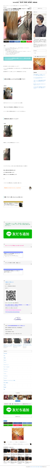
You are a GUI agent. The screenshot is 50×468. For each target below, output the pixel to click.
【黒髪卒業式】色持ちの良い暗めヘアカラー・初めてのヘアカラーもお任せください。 (27, 345)
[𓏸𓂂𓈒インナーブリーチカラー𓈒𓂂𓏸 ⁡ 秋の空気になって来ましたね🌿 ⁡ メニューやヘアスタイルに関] (15, 397)
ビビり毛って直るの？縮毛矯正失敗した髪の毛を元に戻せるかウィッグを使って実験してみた (40, 88)
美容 (4, 389)
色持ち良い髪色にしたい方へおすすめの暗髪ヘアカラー (12, 48)
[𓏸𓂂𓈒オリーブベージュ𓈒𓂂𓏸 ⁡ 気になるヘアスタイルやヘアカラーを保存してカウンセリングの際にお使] (29, 397)
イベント (5, 362)
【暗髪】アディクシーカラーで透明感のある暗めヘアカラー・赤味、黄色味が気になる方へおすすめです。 (8, 345)
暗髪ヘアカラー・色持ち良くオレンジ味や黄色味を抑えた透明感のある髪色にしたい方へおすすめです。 (17, 345)
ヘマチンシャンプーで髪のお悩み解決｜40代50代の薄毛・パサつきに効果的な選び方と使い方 (40, 81)
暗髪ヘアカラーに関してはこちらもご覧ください (11, 50)
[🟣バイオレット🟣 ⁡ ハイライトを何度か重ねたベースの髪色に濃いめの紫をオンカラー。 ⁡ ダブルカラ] (6, 397)
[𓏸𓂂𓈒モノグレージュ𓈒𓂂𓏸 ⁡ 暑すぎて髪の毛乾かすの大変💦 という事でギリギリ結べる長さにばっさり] (24, 397)
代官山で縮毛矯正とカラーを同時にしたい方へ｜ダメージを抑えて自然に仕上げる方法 (40, 75)
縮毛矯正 (5, 387)
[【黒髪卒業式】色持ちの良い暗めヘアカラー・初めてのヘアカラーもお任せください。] (27, 340)
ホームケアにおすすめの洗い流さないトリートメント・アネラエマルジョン (40, 78)
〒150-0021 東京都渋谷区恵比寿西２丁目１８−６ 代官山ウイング (16, 325)
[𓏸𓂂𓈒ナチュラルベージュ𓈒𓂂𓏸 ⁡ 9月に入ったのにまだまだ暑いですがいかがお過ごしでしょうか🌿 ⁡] (20, 397)
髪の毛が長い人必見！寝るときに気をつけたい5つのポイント (39, 84)
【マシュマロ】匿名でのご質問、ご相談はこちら (12, 53)
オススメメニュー (6, 364)
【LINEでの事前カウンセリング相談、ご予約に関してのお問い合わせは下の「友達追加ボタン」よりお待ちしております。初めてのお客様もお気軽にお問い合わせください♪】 (19, 51)
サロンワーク (5, 369)
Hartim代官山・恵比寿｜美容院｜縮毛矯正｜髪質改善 (25, 2)
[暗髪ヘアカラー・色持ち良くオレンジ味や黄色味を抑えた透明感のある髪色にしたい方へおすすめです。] (17, 340)
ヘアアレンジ (5, 371)
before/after (5, 353)
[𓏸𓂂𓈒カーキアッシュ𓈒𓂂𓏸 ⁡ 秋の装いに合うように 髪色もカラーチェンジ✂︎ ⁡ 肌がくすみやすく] (10, 397)
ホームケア (5, 378)
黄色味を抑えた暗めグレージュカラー (10, 49)
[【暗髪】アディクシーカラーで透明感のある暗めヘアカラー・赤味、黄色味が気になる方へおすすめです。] (8, 340)
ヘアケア (5, 373)
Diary (4, 355)
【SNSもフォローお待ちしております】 (11, 54)
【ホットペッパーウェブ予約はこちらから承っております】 (13, 52)
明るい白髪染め (6, 382)
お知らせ (5, 360)
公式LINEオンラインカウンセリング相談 (9, 380)
